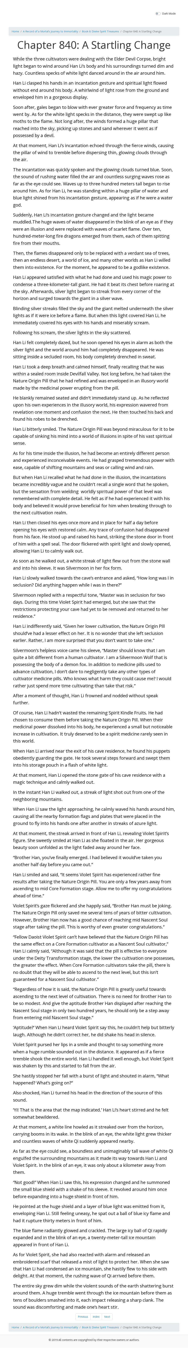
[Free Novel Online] (92, 13)
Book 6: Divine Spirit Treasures (100, 31)
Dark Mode (169, 13)
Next (107, 1316)
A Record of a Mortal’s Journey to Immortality (50, 31)
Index (96, 1316)
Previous (83, 1316)
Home (15, 31)
